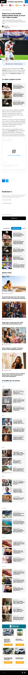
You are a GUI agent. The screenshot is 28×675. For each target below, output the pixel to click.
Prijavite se (14, 218)
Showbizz (20, 5)
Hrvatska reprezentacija (16, 2)
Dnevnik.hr (6, 5)
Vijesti (13, 5)
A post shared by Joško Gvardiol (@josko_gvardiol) (14, 169)
